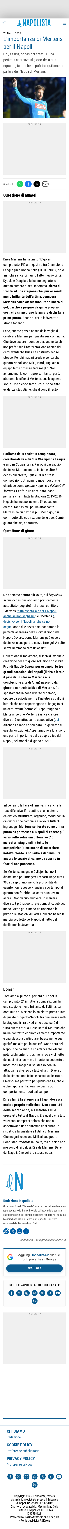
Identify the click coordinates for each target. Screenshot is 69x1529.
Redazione (14, 1437)
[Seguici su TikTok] (50, 1293)
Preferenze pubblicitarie (23, 1451)
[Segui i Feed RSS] (35, 1301)
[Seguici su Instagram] (27, 1293)
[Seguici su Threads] (42, 1293)
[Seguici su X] (19, 1293)
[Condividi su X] (36, 184)
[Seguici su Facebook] (11, 1293)
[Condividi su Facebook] (28, 184)
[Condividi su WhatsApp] (20, 184)
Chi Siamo (16, 1431)
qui (57, 720)
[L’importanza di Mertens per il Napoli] (34, 98)
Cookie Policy (20, 1444)
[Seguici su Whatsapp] (35, 1293)
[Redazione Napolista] (14, 1182)
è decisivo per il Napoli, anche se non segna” (28, 621)
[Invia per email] (45, 184)
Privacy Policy (21, 1458)
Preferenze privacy (19, 1464)
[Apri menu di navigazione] (64, 23)
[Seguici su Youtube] (58, 1293)
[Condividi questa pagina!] (4, 23)
